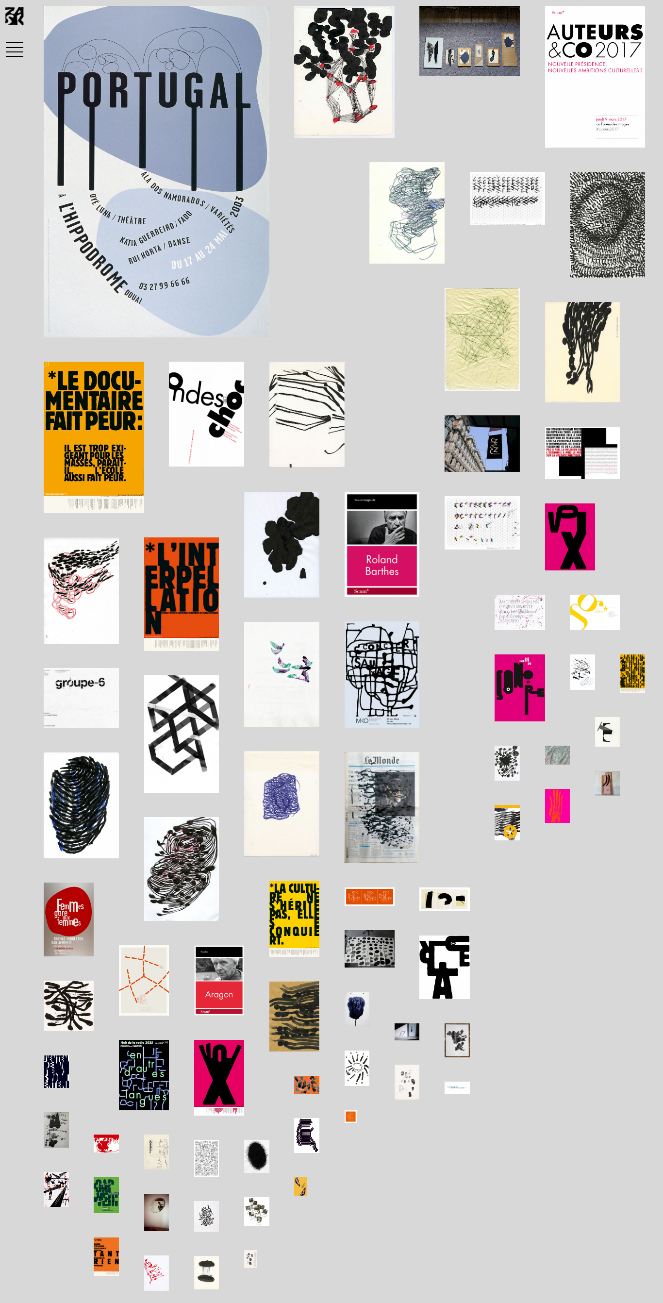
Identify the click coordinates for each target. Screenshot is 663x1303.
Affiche (172, 324)
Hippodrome (82, 324)
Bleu (209, 324)
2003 (133, 324)
